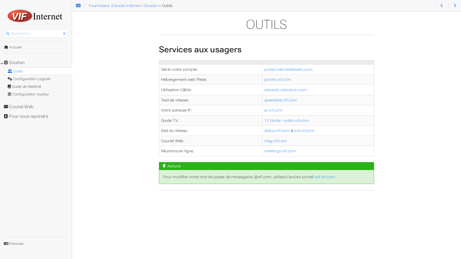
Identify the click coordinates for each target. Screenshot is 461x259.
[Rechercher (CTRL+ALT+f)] (8, 34)
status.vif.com (277, 130)
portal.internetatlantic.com (288, 69)
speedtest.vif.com (280, 100)
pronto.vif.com (277, 79)
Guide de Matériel (26, 86)
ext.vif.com (304, 130)
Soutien (16, 62)
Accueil (15, 47)
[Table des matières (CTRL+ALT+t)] (78, 6)
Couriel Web (21, 106)
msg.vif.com (275, 141)
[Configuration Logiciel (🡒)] (454, 6)
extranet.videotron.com (285, 90)
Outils (17, 71)
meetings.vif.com (280, 151)
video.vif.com (296, 120)
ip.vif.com (273, 110)
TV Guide (272, 120)
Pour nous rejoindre (28, 116)
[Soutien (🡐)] (441, 6)
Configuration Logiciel (31, 79)
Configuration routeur (30, 94)
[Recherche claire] (64, 34)
